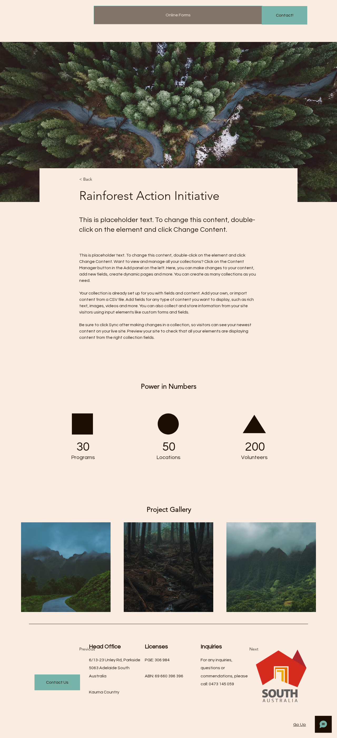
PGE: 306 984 (157, 660)
